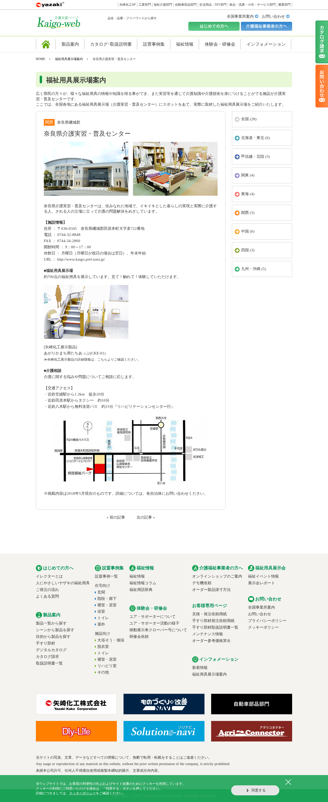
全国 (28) (249, 119)
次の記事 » (146, 517)
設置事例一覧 (106, 576)
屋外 (101, 624)
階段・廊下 (107, 599)
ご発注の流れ (47, 590)
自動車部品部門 (186, 4)
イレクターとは (49, 576)
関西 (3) (247, 213)
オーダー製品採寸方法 (211, 590)
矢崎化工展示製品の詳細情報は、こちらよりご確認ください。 (94, 359)
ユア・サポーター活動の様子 (154, 623)
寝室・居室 (107, 605)
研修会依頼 (139, 637)
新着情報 (200, 668)
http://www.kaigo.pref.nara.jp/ (81, 259)
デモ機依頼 (201, 583)
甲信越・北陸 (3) (255, 156)
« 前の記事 (116, 517)
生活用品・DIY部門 (213, 4)
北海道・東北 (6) (255, 138)
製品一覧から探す (51, 623)
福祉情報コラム (142, 583)
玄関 (101, 592)
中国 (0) (247, 231)
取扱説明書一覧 (49, 663)
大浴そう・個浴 (110, 640)
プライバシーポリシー (267, 621)
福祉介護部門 (163, 4)
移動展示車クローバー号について (158, 630)
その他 (103, 672)
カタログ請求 (47, 657)
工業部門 (145, 4)
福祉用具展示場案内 (69, 59)
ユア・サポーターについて (152, 617)
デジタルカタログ (51, 650)
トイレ (103, 618)
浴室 (101, 611)
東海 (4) (247, 194)
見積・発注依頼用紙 (209, 614)
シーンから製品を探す (55, 630)
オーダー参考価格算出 (211, 641)
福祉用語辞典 (140, 590)
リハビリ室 (107, 666)
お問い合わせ (273, 16)
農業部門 (284, 4)
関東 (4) (247, 175)
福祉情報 (137, 576)
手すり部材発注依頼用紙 (213, 621)
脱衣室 (103, 647)
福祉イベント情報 (263, 576)
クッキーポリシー (263, 627)
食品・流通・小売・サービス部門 (252, 4)
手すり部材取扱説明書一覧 (215, 627)
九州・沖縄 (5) (253, 269)
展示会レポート (261, 583)
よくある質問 (47, 596)
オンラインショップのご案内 (217, 576)
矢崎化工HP (127, 4)
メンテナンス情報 (207, 634)
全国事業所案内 (240, 16)
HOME (40, 59)
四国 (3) (247, 250)
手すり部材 (45, 643)
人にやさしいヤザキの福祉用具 (63, 583)
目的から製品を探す (53, 637)
